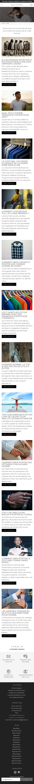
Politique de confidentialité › (17, 693)
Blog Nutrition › (16, 749)
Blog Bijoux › (16, 728)
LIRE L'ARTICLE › (9, 84)
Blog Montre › (17, 740)
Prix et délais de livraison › (16, 697)
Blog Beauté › (17, 747)
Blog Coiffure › (17, 744)
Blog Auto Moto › (17, 763)
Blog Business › (16, 758)
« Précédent (13, 649)
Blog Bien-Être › (16, 751)
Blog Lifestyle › (16, 733)
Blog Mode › (16, 737)
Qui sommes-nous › (16, 708)
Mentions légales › (16, 688)
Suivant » (22, 649)
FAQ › (16, 713)
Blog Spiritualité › (17, 756)
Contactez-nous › (17, 710)
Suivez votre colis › (16, 706)
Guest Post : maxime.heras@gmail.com (16, 720)
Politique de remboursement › (17, 690)
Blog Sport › (16, 735)
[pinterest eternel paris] (19, 773)
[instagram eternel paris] (15, 773)
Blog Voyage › (17, 754)
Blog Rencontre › (17, 730)
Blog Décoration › (17, 761)
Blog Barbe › (16, 742)
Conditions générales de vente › (17, 695)
